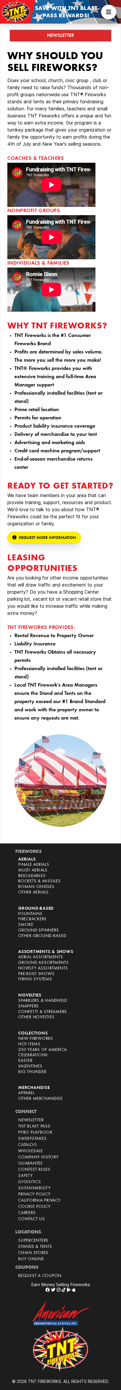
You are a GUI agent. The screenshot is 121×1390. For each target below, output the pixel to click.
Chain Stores (33, 1253)
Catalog (27, 1145)
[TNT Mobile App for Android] (69, 1290)
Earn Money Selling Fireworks (60, 1284)
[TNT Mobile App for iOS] (73, 1290)
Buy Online (31, 1259)
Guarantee (30, 1163)
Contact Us (31, 1219)
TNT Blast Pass (34, 1126)
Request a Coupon (39, 1276)
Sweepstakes (32, 1139)
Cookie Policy (34, 1207)
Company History (38, 1157)
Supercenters (33, 1240)
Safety (25, 1176)
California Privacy (39, 1200)
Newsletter (31, 1120)
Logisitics (29, 1182)
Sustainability (34, 1188)
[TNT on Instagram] (58, 1290)
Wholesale (30, 1151)
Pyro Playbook (35, 1132)
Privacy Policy (34, 1194)
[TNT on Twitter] (53, 1290)
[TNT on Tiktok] (63, 1290)
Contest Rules (34, 1170)
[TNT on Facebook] (48, 1290)
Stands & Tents (35, 1247)
